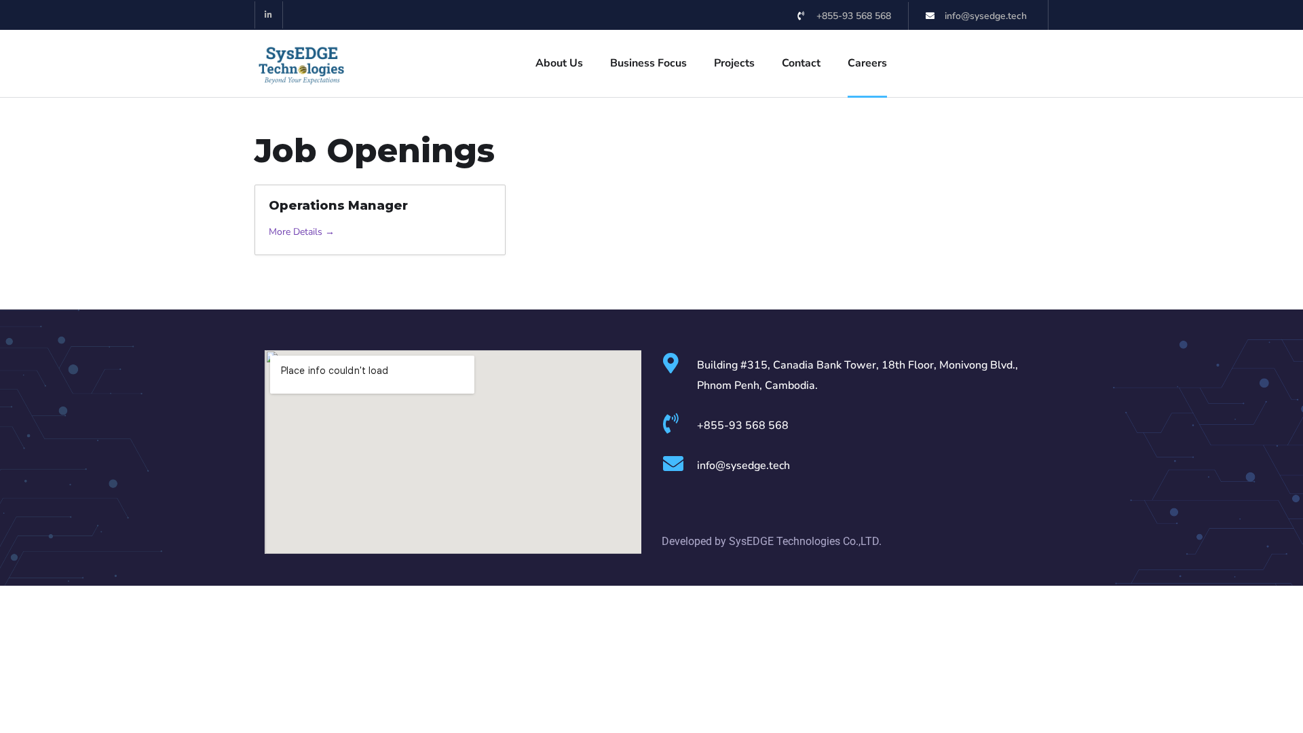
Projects (734, 63)
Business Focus (648, 63)
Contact (801, 63)
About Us (559, 63)
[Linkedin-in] (269, 15)
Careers (867, 63)
